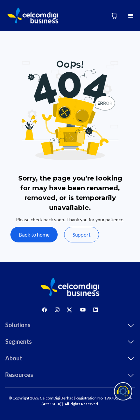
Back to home (34, 234)
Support (82, 234)
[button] (131, 15)
